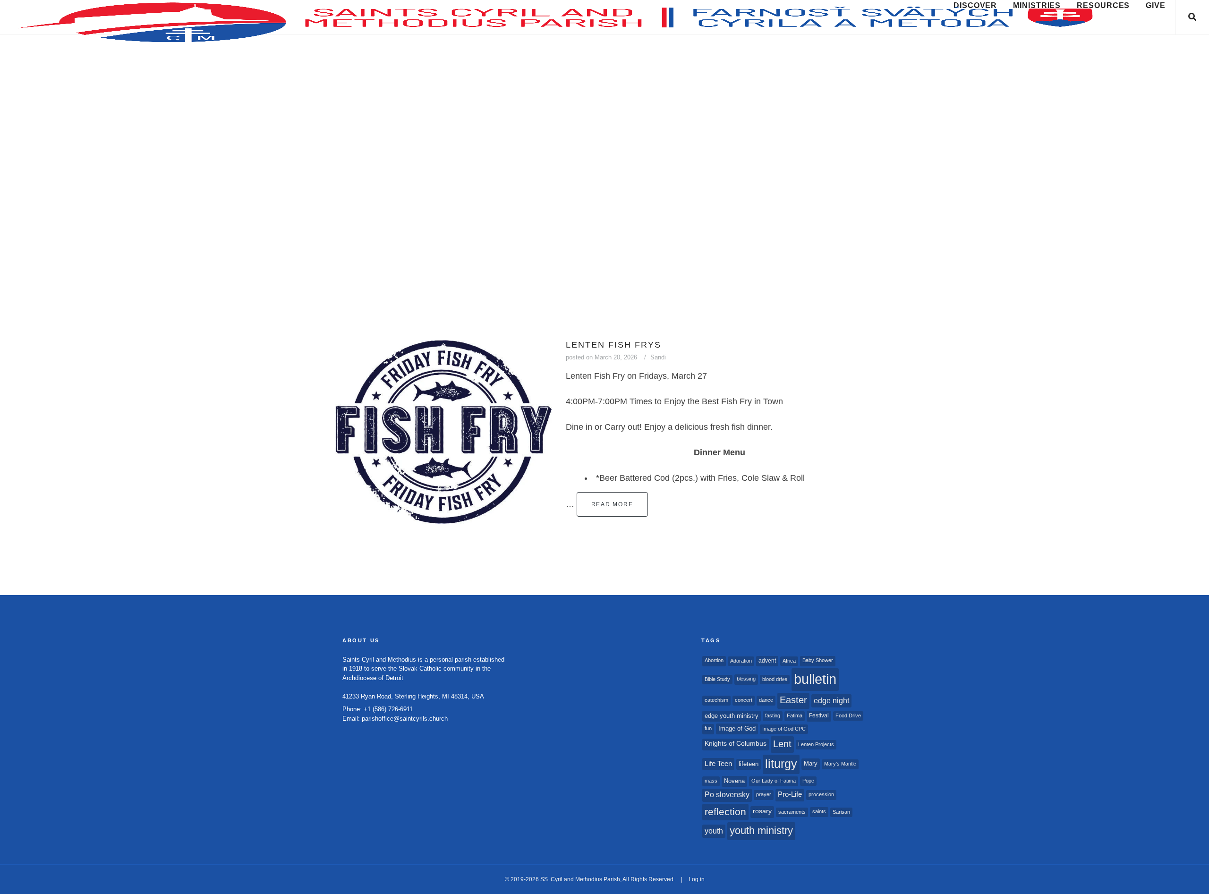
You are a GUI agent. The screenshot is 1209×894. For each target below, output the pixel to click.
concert (743, 700)
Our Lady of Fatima (773, 780)
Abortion (714, 660)
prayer (763, 794)
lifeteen (748, 763)
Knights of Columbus (735, 743)
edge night (831, 700)
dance (766, 700)
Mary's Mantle (840, 763)
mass (711, 780)
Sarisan (841, 812)
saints (819, 811)
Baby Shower (817, 660)
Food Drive (848, 715)
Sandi (658, 357)
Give (1156, 5)
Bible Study (717, 679)
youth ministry (761, 830)
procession (821, 794)
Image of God (737, 728)
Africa (789, 661)
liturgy (781, 764)
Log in (697, 879)
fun (708, 728)
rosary (762, 811)
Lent (782, 744)
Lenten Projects (816, 744)
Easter (793, 700)
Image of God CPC (784, 729)
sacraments (792, 812)
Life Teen (718, 763)
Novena (734, 780)
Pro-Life (790, 794)
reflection (725, 811)
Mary (810, 763)
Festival (819, 715)
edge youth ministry (731, 715)
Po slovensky (727, 795)
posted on (601, 357)
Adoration (741, 661)
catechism (716, 700)
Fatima (794, 715)
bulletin (815, 679)
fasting (772, 715)
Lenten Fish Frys (613, 344)
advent (767, 660)
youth (714, 830)
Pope (808, 780)
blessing (746, 678)
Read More (612, 504)
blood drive (774, 679)
